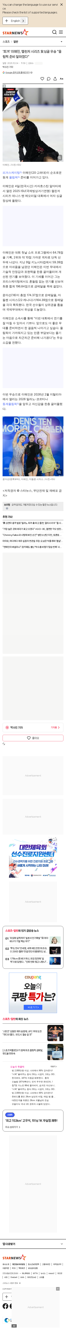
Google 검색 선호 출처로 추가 (17, 72)
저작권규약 (57, 1264)
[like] (42, 79)
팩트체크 (22, 1268)
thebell (13, 1277)
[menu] (60, 32)
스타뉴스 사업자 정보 (10, 1283)
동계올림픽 (10, 404)
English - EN (18, 20)
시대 (5, 1277)
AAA (22, 1277)
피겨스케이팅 (11, 172)
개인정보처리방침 (18, 1264)
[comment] (49, 79)
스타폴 (41, 1277)
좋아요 (35, 738)
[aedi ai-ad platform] (18, 89)
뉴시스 (43, 1273)
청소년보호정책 (33, 1264)
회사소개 (6, 1264)
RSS (14, 1268)
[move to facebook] (5, 1306)
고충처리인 (46, 1264)
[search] (54, 32)
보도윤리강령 (33, 1268)
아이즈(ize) (31, 1277)
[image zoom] (59, 158)
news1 (51, 1273)
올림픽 (13, 177)
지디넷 (59, 1273)
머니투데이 (26, 1273)
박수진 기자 (8, 67)
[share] (55, 79)
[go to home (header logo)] (16, 32)
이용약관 (6, 1268)
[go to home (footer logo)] (15, 1257)
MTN (35, 1273)
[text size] (61, 79)
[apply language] (23, 20)
